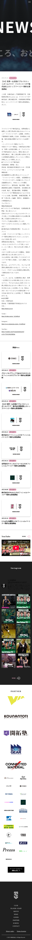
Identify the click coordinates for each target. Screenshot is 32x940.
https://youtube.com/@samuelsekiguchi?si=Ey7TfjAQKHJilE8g (13, 333)
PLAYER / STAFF (16, 908)
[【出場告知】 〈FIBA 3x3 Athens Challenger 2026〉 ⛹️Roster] (23, 616)
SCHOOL (16, 923)
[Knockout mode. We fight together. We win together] (23, 646)
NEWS (16, 914)
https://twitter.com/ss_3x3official (11, 316)
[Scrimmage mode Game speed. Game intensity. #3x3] (9, 631)
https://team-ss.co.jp (7, 308)
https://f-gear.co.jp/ (7, 206)
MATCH (16, 911)
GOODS (16, 917)
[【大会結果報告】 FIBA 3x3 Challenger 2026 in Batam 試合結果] (23, 631)
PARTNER (16, 920)
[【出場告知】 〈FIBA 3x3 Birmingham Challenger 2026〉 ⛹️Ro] (23, 601)
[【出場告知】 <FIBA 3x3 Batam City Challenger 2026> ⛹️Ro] (9, 646)
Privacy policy (10, 931)
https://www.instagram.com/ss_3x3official (13, 324)
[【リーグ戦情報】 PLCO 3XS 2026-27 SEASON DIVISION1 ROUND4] (23, 661)
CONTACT (16, 926)
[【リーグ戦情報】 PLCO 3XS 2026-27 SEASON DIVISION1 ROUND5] (9, 601)
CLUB (16, 905)
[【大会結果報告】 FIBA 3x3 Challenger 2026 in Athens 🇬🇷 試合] (9, 616)
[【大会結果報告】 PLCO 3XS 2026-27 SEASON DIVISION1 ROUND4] (9, 661)
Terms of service (21, 931)
